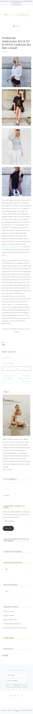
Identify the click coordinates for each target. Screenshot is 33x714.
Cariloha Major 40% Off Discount (15, 628)
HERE (13, 304)
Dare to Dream (8, 611)
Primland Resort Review (11, 624)
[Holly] (16, 415)
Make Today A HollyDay (16, 15)
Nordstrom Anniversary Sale (12, 247)
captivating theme (18, 710)
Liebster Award (8, 615)
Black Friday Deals (10, 619)
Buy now (16, 3)
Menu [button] (18, 26)
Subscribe (8, 528)
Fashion (5, 51)
